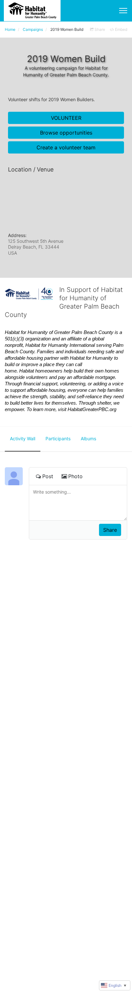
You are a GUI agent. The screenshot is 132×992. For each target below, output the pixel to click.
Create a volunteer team (66, 147)
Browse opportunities (66, 132)
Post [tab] (47, 476)
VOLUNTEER (66, 118)
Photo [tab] (75, 476)
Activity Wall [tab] (22, 438)
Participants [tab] (57, 438)
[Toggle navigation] (123, 10)
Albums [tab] (88, 438)
